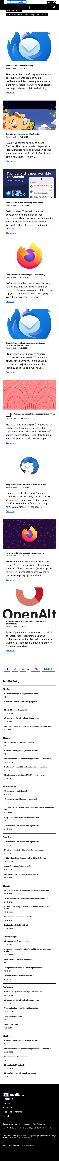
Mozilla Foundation (46, 1128)
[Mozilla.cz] (13, 1096)
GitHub (6, 1116)
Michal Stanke (11, 419)
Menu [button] (2, 2)
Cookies (27, 1124)
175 (36, 668)
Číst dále (10, 93)
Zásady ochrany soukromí (12, 1124)
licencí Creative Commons (21, 1138)
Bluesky (6, 1103)
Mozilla (51, 2)
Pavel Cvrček (11, 68)
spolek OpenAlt (29, 1145)
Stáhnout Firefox (17, 2)
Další (47, 668)
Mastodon (8, 1099)
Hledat (54, 7)
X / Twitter (8, 1107)
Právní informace (39, 1124)
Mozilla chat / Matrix (12, 1111)
